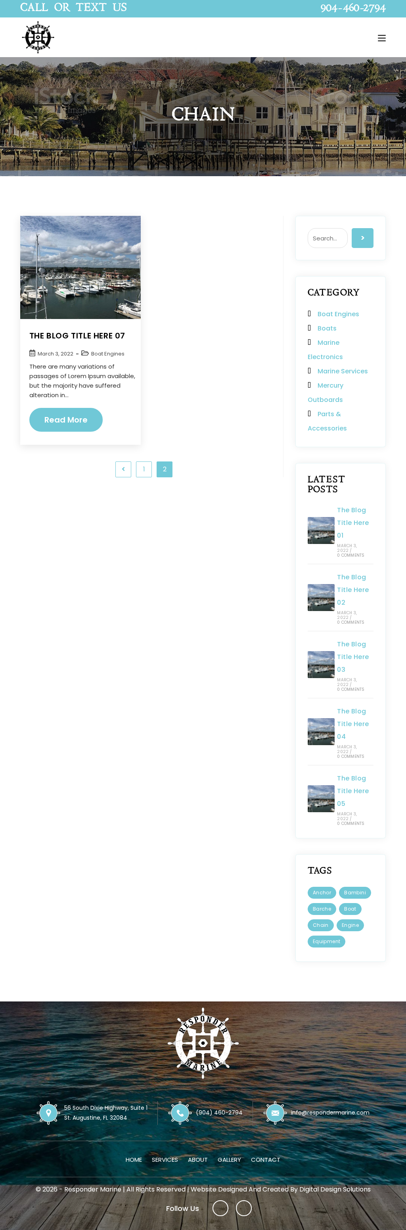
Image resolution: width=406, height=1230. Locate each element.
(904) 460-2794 (219, 1113)
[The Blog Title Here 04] (321, 731)
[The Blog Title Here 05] (321, 798)
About (198, 1159)
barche (322, 908)
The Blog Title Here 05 (353, 791)
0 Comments (350, 555)
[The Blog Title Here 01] (321, 530)
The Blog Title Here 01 (353, 522)
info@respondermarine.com (330, 1113)
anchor (322, 892)
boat (350, 908)
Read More (72, 423)
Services (165, 1159)
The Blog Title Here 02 (353, 590)
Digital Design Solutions (335, 1189)
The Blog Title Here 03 (353, 657)
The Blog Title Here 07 (77, 335)
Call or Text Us (73, 8)
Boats (327, 328)
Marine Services (343, 371)
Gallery (229, 1159)
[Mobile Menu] (382, 37)
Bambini (355, 892)
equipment (327, 941)
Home (134, 1159)
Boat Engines (107, 353)
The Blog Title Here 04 (353, 724)
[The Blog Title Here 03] (321, 664)
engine (350, 925)
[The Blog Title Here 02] (321, 597)
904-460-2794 (353, 8)
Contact (265, 1159)
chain (321, 925)
